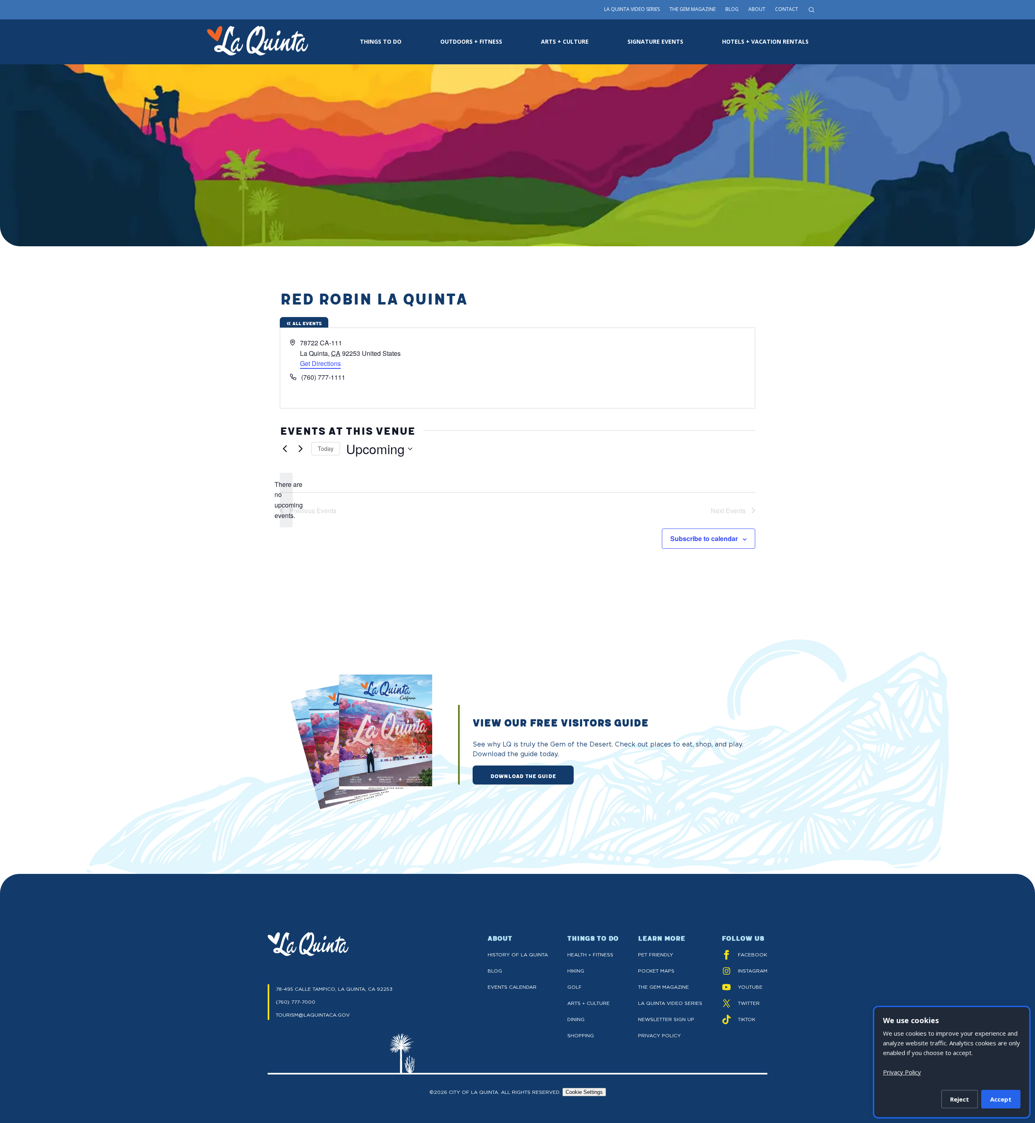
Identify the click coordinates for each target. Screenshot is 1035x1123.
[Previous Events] (284, 449)
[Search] (811, 9)
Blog (732, 9)
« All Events (304, 323)
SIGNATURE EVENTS (655, 41)
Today (326, 448)
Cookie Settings (584, 1092)
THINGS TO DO (380, 41)
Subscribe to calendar (704, 538)
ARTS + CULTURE (565, 41)
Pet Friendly (655, 955)
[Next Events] (300, 449)
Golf (574, 987)
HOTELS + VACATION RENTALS (765, 41)
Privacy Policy (659, 1035)
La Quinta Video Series (632, 9)
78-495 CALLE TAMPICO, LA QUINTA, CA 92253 (334, 989)
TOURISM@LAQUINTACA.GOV (313, 1015)
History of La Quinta (518, 955)
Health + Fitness (590, 955)
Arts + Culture (588, 1003)
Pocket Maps (656, 971)
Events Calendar (512, 987)
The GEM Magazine (663, 987)
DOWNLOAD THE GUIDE (523, 775)
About (756, 9)
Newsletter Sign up (666, 1019)
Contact (786, 9)
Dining (576, 1019)
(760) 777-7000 (295, 1002)
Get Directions (320, 363)
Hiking (575, 971)
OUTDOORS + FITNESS (471, 41)
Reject (959, 1099)
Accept (1001, 1099)
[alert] (286, 500)
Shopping (580, 1035)
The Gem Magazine (693, 9)
